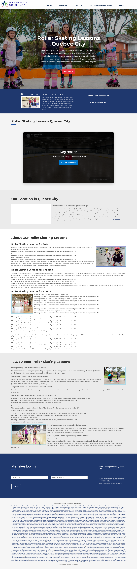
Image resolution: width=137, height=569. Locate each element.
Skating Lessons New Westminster (82, 527)
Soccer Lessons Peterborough (77, 541)
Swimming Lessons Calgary (34, 546)
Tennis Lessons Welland (63, 561)
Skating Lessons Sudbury (51, 534)
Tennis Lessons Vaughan (119, 560)
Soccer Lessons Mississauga (71, 540)
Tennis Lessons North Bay (22, 559)
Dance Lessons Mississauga (97, 505)
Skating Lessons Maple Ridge (117, 524)
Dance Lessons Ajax (49, 505)
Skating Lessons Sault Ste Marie (64, 533)
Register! (68, 71)
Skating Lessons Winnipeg (67, 537)
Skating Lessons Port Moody (90, 530)
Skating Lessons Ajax (87, 515)
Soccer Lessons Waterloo (115, 543)
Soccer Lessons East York (68, 538)
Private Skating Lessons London (108, 508)
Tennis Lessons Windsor (86, 561)
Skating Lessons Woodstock (81, 537)
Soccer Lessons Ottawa (63, 541)
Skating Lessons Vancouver (51, 536)
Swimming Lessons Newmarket (96, 549)
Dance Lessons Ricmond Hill (48, 507)
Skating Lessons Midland (45, 525)
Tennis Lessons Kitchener (42, 557)
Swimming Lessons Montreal (81, 549)
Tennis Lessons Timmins (94, 560)
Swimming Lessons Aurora (78, 544)
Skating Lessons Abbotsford (63, 515)
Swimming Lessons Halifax (24, 547)
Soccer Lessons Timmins (77, 543)
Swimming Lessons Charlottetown (49, 546)
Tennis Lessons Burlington (68, 556)
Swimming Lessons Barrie (91, 544)
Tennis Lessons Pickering (110, 559)
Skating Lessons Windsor (55, 537)
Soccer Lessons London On (33, 540)
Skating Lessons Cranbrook (67, 520)
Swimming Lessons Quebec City (33, 551)
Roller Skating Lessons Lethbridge (47, 513)
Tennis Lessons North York (35, 559)
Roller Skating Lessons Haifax (115, 511)
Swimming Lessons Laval (93, 547)
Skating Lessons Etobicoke (31, 521)
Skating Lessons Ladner (23, 524)
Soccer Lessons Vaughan (102, 543)
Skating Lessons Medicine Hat (32, 525)
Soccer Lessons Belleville (29, 538)
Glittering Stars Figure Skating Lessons (34, 508)
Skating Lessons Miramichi (70, 525)
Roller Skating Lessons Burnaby (33, 511)
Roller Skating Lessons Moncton (63, 513)
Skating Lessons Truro (25, 536)
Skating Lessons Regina (81, 531)
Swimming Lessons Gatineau (107, 546)
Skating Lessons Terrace (88, 534)
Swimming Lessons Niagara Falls (111, 549)
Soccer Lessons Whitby (25, 544)
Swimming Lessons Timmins (99, 553)
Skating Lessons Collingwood (26, 520)
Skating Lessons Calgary (26, 518)
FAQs (121, 5)
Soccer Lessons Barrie (17, 538)
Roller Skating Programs (101, 5)
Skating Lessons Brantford (88, 517)
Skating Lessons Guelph (19, 523)
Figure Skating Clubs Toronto (113, 507)
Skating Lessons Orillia (66, 528)
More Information (98, 102)
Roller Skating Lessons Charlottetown (65, 511)
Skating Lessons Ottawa (90, 528)
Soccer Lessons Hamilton (106, 538)
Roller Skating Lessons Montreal (79, 513)
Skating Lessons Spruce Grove (109, 533)
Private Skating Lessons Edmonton (76, 508)
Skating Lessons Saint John (23, 533)
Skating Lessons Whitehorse (41, 537)
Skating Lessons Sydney (75, 534)
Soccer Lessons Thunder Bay (64, 543)
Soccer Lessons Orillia (40, 541)
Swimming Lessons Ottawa (101, 550)
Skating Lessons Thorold (100, 534)
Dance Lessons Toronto (76, 507)
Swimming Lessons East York (78, 546)
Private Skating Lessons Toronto (78, 510)
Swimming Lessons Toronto (113, 553)
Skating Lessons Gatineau (74, 521)
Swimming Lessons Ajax (65, 544)
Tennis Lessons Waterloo (50, 561)
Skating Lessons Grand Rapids (117, 521)
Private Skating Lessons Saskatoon (62, 510)
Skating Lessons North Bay (109, 527)
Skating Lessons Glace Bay (88, 521)
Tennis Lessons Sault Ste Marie (37, 560)
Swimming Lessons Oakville (61, 550)
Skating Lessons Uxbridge (38, 536)
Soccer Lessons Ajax (107, 537)
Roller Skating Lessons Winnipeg (48, 515)
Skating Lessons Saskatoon (49, 533)
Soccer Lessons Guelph (93, 538)
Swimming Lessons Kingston (65, 547)
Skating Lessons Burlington (114, 517)
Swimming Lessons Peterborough (116, 550)
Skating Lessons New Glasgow (66, 527)
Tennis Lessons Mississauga (93, 557)
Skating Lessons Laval (61, 524)
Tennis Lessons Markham (69, 557)
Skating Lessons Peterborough (20, 530)
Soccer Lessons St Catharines (49, 543)
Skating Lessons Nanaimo (39, 527)
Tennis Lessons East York (94, 556)
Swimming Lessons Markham (25, 549)
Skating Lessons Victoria (76, 536)
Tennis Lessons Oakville (47, 559)
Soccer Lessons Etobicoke (81, 538)
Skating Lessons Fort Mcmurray (46, 521)
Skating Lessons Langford (36, 524)
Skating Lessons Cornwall (40, 520)
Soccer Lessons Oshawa (51, 541)
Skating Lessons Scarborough (80, 533)
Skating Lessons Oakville (40, 528)
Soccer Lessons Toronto (89, 543)
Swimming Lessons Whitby (83, 554)
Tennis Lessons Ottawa (83, 559)
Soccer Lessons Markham (46, 540)
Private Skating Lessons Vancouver (95, 510)
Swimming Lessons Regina (47, 551)
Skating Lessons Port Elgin (63, 530)
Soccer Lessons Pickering (91, 541)
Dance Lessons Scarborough (63, 507)
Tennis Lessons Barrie (31, 556)
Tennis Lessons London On (55, 557)
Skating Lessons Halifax (31, 523)
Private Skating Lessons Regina (45, 510)
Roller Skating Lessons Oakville (114, 513)
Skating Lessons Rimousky (109, 531)
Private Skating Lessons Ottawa (29, 510)
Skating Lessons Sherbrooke (94, 533)
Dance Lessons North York (111, 505)
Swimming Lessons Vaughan (28, 554)
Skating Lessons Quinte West (54, 531)
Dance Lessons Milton (85, 505)
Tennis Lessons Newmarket (107, 557)
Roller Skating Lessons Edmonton (83, 511)
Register (63, 5)
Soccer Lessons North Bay (113, 540)
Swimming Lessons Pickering (18, 551)
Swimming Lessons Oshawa (87, 550)
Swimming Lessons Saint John (78, 551)
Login (49, 5)
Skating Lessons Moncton (98, 525)
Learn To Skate (47, 508)
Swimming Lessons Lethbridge (107, 547)
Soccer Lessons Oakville (28, 541)
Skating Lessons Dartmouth (81, 520)
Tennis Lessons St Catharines (67, 560)
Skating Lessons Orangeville (53, 528)
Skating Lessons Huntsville (57, 523)
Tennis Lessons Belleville (43, 556)
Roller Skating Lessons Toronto (18, 505)
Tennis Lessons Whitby (75, 561)
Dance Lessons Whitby (100, 507)
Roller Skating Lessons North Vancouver (97, 513)
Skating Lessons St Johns (25, 534)
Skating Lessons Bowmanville (35, 517)
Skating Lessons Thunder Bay (114, 534)
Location (78, 5)
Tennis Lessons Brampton (56, 556)
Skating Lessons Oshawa (78, 528)
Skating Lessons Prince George (24, 531)
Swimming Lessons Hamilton (37, 547)
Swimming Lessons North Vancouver (30, 550)
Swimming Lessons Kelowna (51, 547)
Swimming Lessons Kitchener (79, 547)
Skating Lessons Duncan (118, 520)
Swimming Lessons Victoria (42, 554)
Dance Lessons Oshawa (23, 507)
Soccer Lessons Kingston (119, 538)
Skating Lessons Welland (102, 536)
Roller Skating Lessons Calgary (49, 511)
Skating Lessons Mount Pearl (25, 527)
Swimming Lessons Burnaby (20, 546)
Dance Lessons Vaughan (88, 507)
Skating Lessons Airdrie (76, 515)
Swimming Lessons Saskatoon (106, 551)
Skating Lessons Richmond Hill (95, 531)
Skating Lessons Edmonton (18, 521)
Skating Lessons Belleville (111, 515)
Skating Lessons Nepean (52, 527)
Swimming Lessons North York (47, 550)
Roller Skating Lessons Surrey (99, 514)
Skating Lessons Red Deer (68, 531)
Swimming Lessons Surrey (70, 553)
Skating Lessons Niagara (96, 527)
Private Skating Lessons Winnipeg (112, 510)
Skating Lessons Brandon (64, 517)
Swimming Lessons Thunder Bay (84, 553)
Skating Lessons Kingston (109, 523)
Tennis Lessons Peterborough (96, 559)
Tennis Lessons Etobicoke (107, 556)
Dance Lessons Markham (73, 505)
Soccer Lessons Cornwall (55, 538)
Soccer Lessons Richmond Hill (105, 541)
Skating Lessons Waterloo (89, 536)
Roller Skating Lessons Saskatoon (67, 514)
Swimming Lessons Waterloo (55, 554)
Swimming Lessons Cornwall (64, 546)
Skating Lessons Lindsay (87, 524)
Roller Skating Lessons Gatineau (99, 511)
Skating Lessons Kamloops (70, 523)
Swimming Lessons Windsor (96, 554)
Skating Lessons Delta (93, 520)
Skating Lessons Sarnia (36, 533)
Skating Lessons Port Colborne (49, 530)
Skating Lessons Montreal (111, 525)
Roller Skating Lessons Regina (34, 514)
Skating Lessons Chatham (84, 518)
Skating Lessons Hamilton (44, 523)
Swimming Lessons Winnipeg (110, 554)
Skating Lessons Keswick (96, 523)
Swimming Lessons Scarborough (25, 553)
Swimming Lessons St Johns (56, 553)
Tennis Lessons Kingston (30, 557)
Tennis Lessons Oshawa (71, 559)
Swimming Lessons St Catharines (41, 553)
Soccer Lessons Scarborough (34, 543)
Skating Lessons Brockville (101, 517)
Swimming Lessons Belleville (104, 544)
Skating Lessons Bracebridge (50, 517)
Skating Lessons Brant (76, 517)
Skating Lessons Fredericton (60, 521)
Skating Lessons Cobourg (111, 518)
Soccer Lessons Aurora (118, 537)
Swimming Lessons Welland (69, 554)
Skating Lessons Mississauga (84, 525)
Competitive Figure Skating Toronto (35, 505)
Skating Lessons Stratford (38, 534)
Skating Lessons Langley (49, 524)
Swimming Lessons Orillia (74, 550)
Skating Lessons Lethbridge (73, 524)
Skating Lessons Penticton (118, 528)
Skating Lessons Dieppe (105, 520)
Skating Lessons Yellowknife (95, 537)
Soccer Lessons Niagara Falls (99, 540)
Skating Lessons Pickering (34, 530)
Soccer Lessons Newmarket (85, 540)
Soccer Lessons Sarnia (118, 541)
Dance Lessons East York (60, 505)
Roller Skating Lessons (98, 95)
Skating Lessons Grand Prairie (102, 521)
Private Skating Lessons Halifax (93, 508)
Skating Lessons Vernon (64, 536)
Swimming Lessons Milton (38, 549)
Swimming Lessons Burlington (118, 544)
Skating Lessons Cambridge (39, 518)
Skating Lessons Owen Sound (104, 528)
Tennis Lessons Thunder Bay (81, 560)
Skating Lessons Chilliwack (97, 518)
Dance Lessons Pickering (35, 507)
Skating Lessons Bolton (21, 517)
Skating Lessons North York (26, 528)
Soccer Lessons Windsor (38, 544)
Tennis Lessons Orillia (59, 559)
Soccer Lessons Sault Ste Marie (19, 543)
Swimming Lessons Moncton (67, 549)
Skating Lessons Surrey (63, 534)
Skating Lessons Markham (18, 525)
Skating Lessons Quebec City (40, 531)
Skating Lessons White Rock (27, 537)
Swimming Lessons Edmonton (93, 546)
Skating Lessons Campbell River (54, 518)
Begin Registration (68, 163)
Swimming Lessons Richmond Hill (62, 551)
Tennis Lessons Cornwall (81, 556)
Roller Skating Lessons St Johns (83, 514)
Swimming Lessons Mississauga (52, 549)
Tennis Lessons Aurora (20, 556)
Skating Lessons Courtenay (53, 520)
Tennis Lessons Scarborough (52, 560)
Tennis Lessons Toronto (106, 560)
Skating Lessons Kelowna (83, 523)
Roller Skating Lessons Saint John (50, 514)
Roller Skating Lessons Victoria (32, 515)
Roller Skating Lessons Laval (31, 513)
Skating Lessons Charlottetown (70, 518)
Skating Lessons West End (115, 536)
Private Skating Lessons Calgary (59, 508)
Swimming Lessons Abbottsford (52, 544)
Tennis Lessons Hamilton (17, 557)
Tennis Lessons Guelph (119, 556)
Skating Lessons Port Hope (76, 530)
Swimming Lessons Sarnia (92, 551)
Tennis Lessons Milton (81, 557)
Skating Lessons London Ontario (101, 524)
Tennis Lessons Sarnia (24, 560)
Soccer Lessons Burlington (42, 538)
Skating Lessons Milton (57, 525)
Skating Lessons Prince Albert (105, 530)
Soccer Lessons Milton (58, 540)
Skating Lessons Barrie (98, 515)
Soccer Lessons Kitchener (19, 540)
